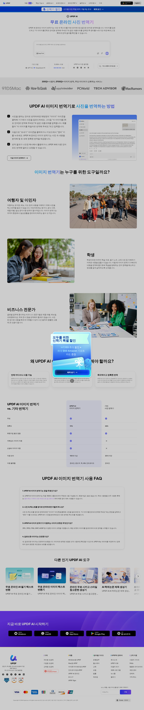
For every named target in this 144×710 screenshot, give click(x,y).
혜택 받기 (71, 372)
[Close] (72, 381)
